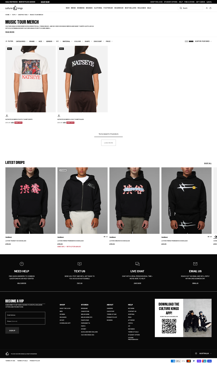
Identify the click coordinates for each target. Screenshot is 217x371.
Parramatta (85, 323)
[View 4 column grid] (191, 41)
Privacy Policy (112, 317)
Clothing (98, 8)
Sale (149, 8)
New (68, 8)
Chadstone (85, 311)
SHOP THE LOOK (156, 2)
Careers (110, 308)
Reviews (110, 320)
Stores (84, 305)
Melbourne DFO (86, 317)
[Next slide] (211, 208)
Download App (65, 323)
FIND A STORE (189, 2)
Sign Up (12, 330)
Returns (131, 308)
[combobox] (190, 8)
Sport (62, 320)
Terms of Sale (133, 332)
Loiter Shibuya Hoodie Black (119, 241)
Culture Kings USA (87, 335)
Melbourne (85, 314)
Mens (73, 8)
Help (130, 305)
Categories (20, 41)
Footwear (108, 8)
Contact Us (132, 311)
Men (61, 311)
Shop (62, 305)
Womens (80, 8)
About (110, 305)
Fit (57, 41)
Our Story (110, 311)
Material (66, 41)
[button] (210, 8)
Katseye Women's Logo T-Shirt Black (70, 119)
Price (108, 41)
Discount (98, 41)
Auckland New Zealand (89, 332)
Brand (32, 41)
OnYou (130, 323)
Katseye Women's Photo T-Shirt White (18, 119)
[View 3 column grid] (186, 41)
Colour (77, 41)
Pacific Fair (85, 320)
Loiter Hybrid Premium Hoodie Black (70, 241)
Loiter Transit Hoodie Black (15, 241)
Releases (142, 8)
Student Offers (134, 335)
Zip (129, 326)
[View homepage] (14, 7)
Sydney (83, 329)
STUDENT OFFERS (170, 2)
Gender (49, 41)
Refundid (131, 329)
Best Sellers (130, 8)
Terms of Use (111, 314)
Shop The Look (65, 308)
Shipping (131, 314)
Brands (89, 8)
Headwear (118, 8)
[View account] (207, 8)
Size (40, 41)
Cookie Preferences (133, 338)
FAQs (129, 317)
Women (62, 314)
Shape (87, 41)
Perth (83, 326)
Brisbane (84, 308)
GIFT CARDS (200, 2)
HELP (181, 2)
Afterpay (131, 320)
